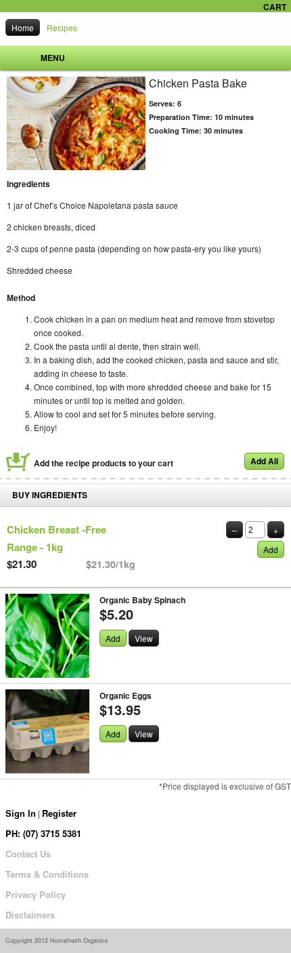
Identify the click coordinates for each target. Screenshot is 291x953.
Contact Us (28, 853)
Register (59, 813)
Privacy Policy (35, 894)
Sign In (20, 813)
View (144, 638)
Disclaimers (30, 914)
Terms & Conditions (47, 874)
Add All (264, 461)
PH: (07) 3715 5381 (43, 833)
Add (270, 549)
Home (23, 27)
